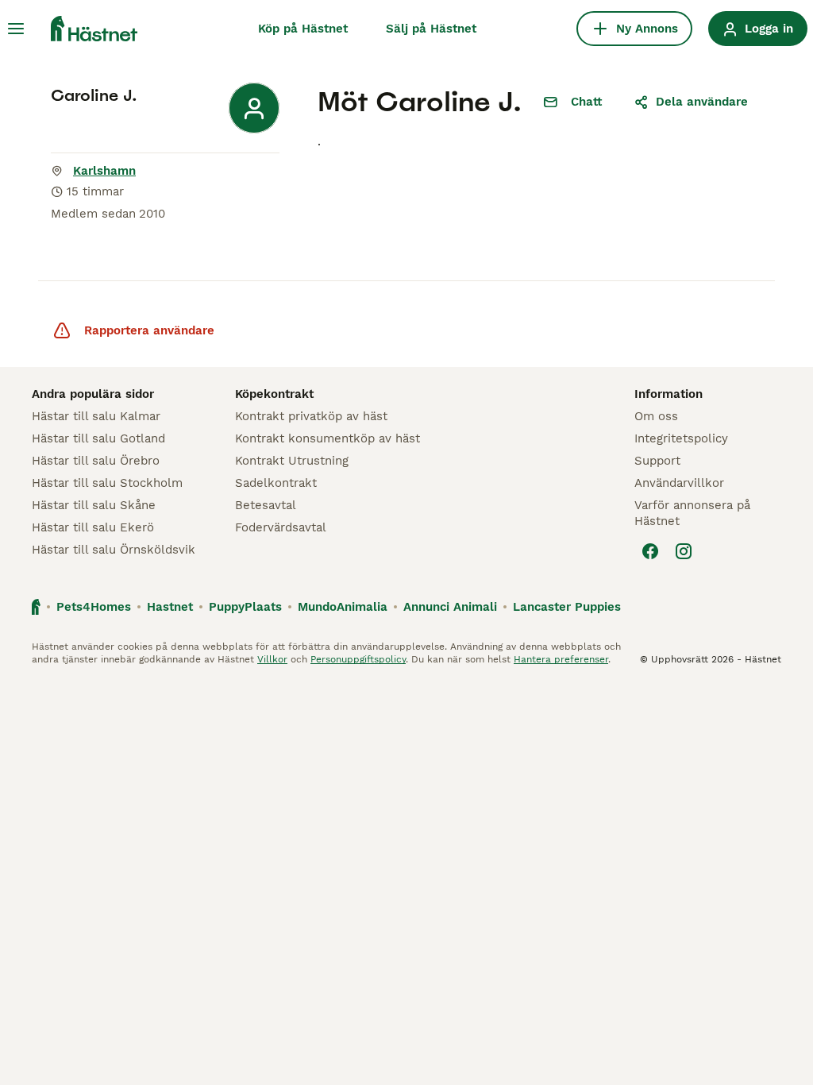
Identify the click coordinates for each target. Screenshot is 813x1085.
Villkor (272, 659)
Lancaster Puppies (567, 607)
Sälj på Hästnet (431, 28)
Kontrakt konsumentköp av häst (327, 438)
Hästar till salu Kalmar (96, 416)
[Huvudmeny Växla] (16, 28)
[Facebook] (650, 551)
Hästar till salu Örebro (96, 461)
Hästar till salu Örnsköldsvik (113, 549)
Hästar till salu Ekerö (93, 527)
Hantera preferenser (561, 659)
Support (657, 461)
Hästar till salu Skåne (94, 505)
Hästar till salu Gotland (98, 438)
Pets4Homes (93, 607)
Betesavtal (265, 505)
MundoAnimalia (342, 607)
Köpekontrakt (274, 394)
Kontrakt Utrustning (292, 461)
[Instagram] (683, 551)
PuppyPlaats (245, 607)
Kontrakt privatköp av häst (311, 416)
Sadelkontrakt (276, 483)
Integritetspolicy (681, 438)
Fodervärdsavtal (280, 527)
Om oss (656, 416)
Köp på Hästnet (303, 28)
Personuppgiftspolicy (358, 659)
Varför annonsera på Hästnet (692, 513)
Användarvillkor (679, 483)
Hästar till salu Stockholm (107, 483)
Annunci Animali (450, 607)
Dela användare (702, 102)
